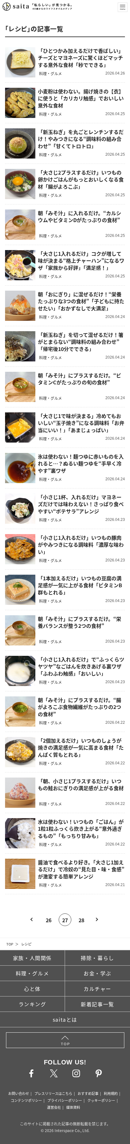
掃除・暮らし (97, 958)
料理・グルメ (32, 973)
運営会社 (54, 1107)
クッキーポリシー (101, 1100)
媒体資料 (73, 1107)
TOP (9, 943)
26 (48, 920)
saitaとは (65, 1019)
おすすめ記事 (88, 1093)
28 (81, 920)
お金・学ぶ (97, 973)
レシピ (26, 943)
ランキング (32, 1004)
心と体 (32, 988)
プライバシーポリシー (64, 1100)
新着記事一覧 (97, 1004)
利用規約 (111, 1093)
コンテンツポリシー (26, 1100)
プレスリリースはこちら (53, 1093)
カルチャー (97, 988)
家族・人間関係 (32, 958)
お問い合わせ (18, 1093)
